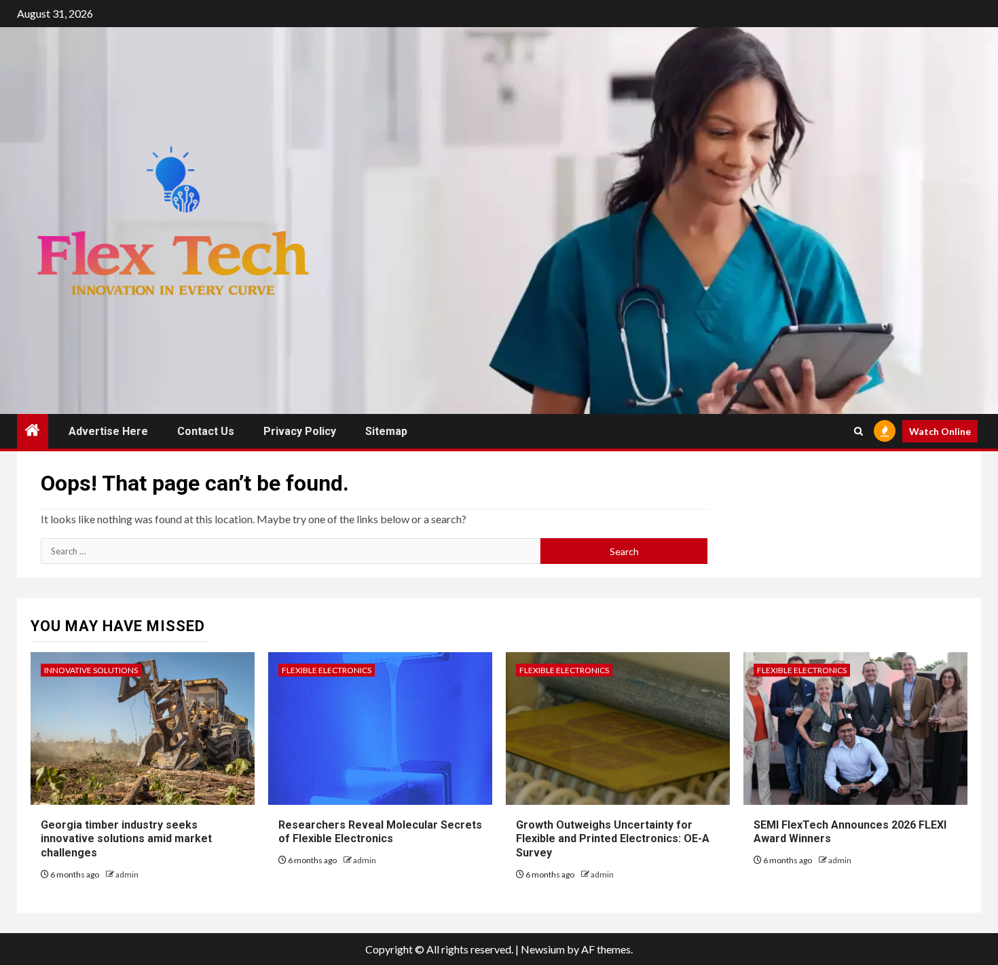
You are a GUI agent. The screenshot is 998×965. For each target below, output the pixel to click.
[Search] (858, 431)
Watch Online (940, 431)
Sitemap (386, 431)
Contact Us (205, 431)
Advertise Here (108, 431)
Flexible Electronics (326, 670)
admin (126, 874)
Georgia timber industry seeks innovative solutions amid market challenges (126, 839)
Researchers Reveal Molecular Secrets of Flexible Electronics (380, 832)
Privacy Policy (299, 431)
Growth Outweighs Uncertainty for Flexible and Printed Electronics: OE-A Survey (612, 839)
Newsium (543, 949)
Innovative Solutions (91, 670)
